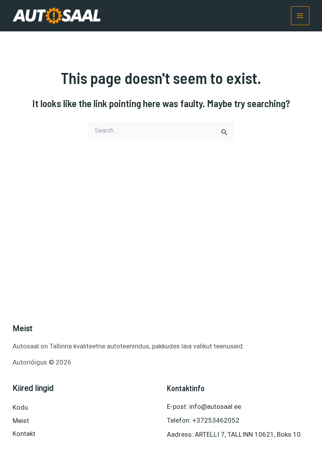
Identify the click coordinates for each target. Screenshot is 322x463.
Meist (21, 421)
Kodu (20, 407)
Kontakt (24, 433)
